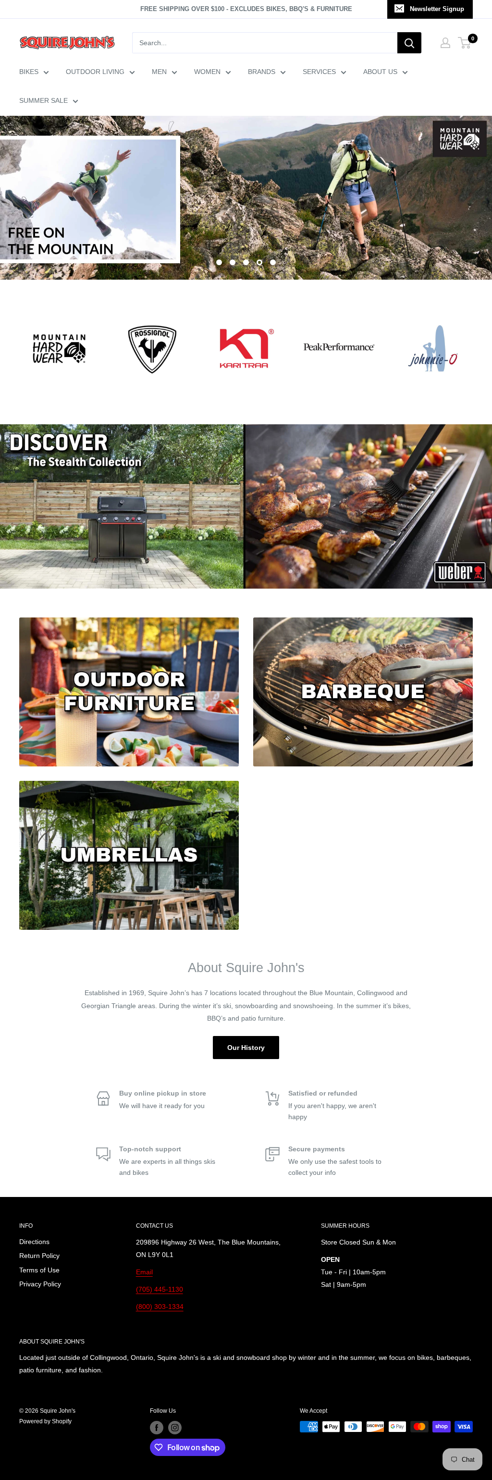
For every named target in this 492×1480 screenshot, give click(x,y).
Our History (246, 1047)
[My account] (445, 42)
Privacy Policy (40, 1284)
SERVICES (319, 71)
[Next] (472, 342)
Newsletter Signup (437, 8)
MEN (159, 71)
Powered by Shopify (45, 1421)
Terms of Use (39, 1270)
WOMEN (207, 71)
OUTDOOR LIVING (95, 71)
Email (144, 1272)
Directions (34, 1242)
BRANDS (261, 71)
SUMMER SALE (43, 100)
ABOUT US (380, 71)
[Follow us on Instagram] (175, 1427)
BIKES (28, 71)
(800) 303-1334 (160, 1306)
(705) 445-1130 (159, 1289)
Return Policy (39, 1255)
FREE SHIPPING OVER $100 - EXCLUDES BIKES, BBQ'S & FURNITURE (246, 8)
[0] (465, 43)
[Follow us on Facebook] (156, 1427)
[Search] (409, 42)
